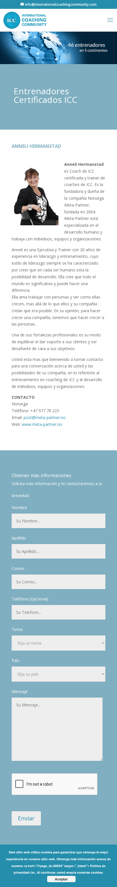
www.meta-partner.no (42, 424)
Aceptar (61, 879)
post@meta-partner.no (45, 417)
